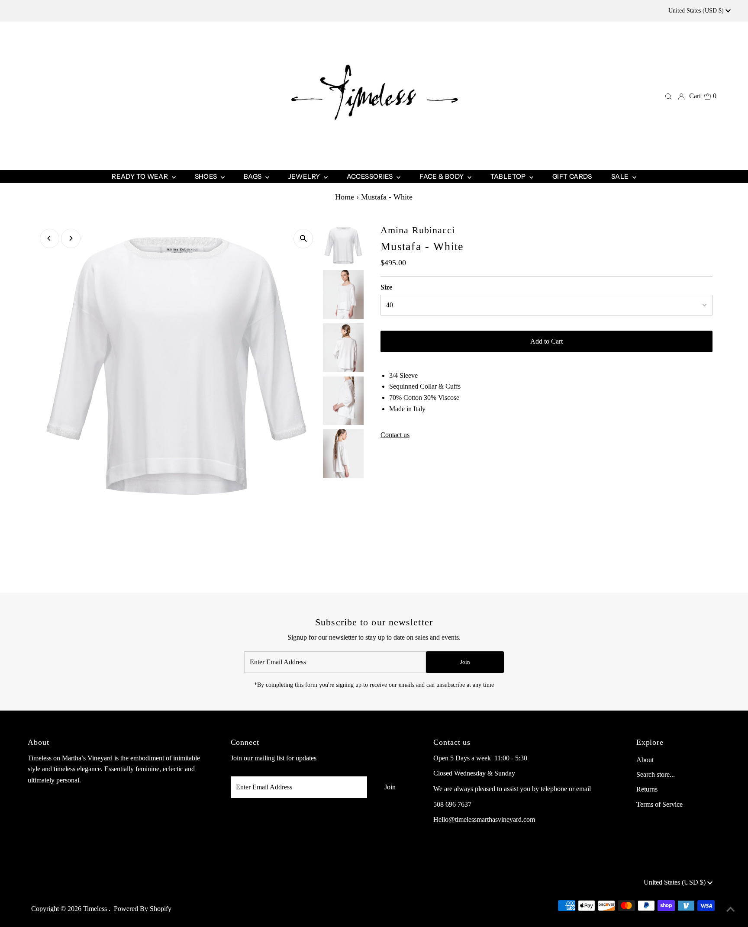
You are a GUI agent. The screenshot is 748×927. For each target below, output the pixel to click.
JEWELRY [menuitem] (305, 176)
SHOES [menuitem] (207, 176)
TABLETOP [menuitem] (508, 176)
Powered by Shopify (142, 908)
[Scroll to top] (730, 909)
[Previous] (49, 238)
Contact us (394, 434)
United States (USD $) (696, 10)
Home (344, 197)
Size (386, 287)
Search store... (655, 774)
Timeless (96, 908)
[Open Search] (668, 96)
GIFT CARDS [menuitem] (572, 176)
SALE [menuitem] (620, 176)
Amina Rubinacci (417, 230)
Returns (647, 789)
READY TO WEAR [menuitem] (140, 176)
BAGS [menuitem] (253, 176)
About (645, 759)
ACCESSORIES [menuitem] (371, 176)
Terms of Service (659, 804)
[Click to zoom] (303, 238)
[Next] (71, 238)
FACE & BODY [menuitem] (442, 176)
